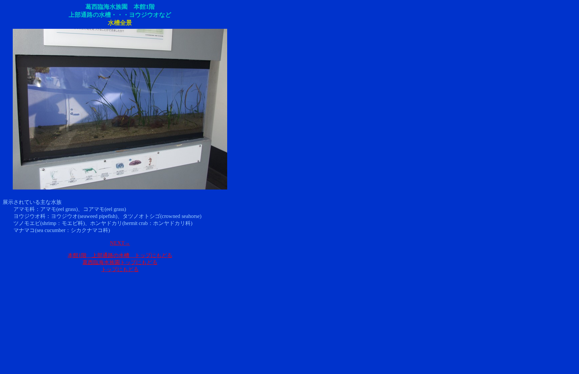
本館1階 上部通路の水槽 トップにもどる (120, 255)
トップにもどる (120, 269)
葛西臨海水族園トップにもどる (119, 262)
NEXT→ (120, 243)
